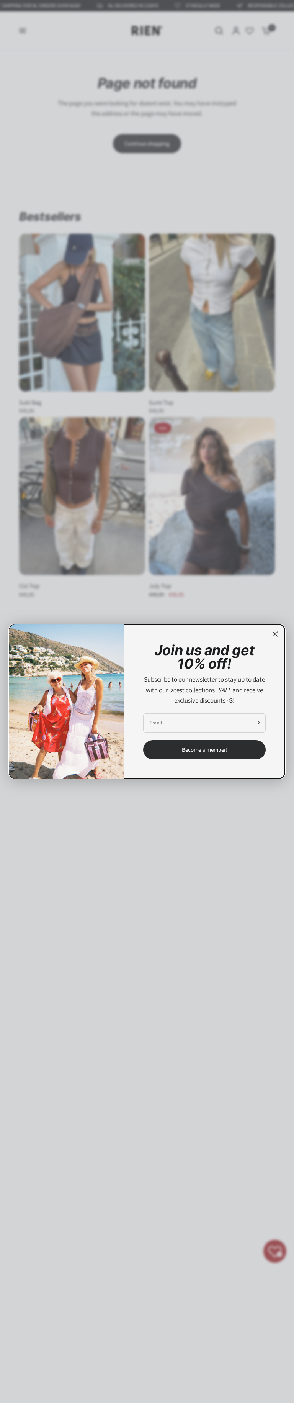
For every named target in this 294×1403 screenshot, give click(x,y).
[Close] (275, 634)
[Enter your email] (257, 723)
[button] (204, 749)
